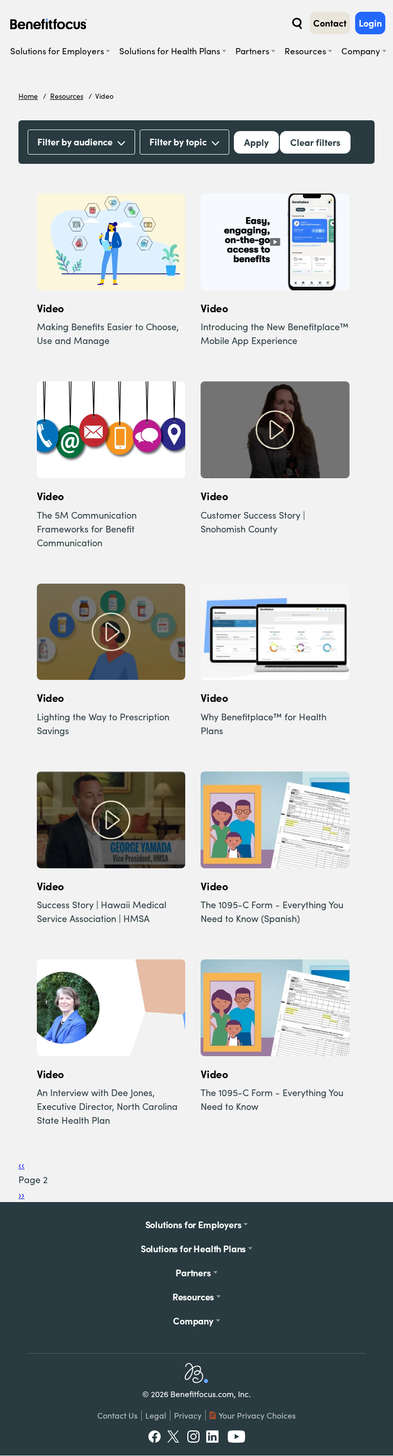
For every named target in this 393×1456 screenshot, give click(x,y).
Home (28, 96)
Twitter (173, 1436)
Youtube (236, 1436)
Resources (305, 51)
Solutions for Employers (57, 51)
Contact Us (117, 1415)
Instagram (193, 1436)
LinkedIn (213, 1436)
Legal (155, 1415)
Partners (252, 51)
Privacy (188, 1415)
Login (370, 23)
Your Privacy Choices (257, 1415)
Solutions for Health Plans (169, 51)
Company (360, 51)
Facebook (154, 1436)
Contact (329, 23)
